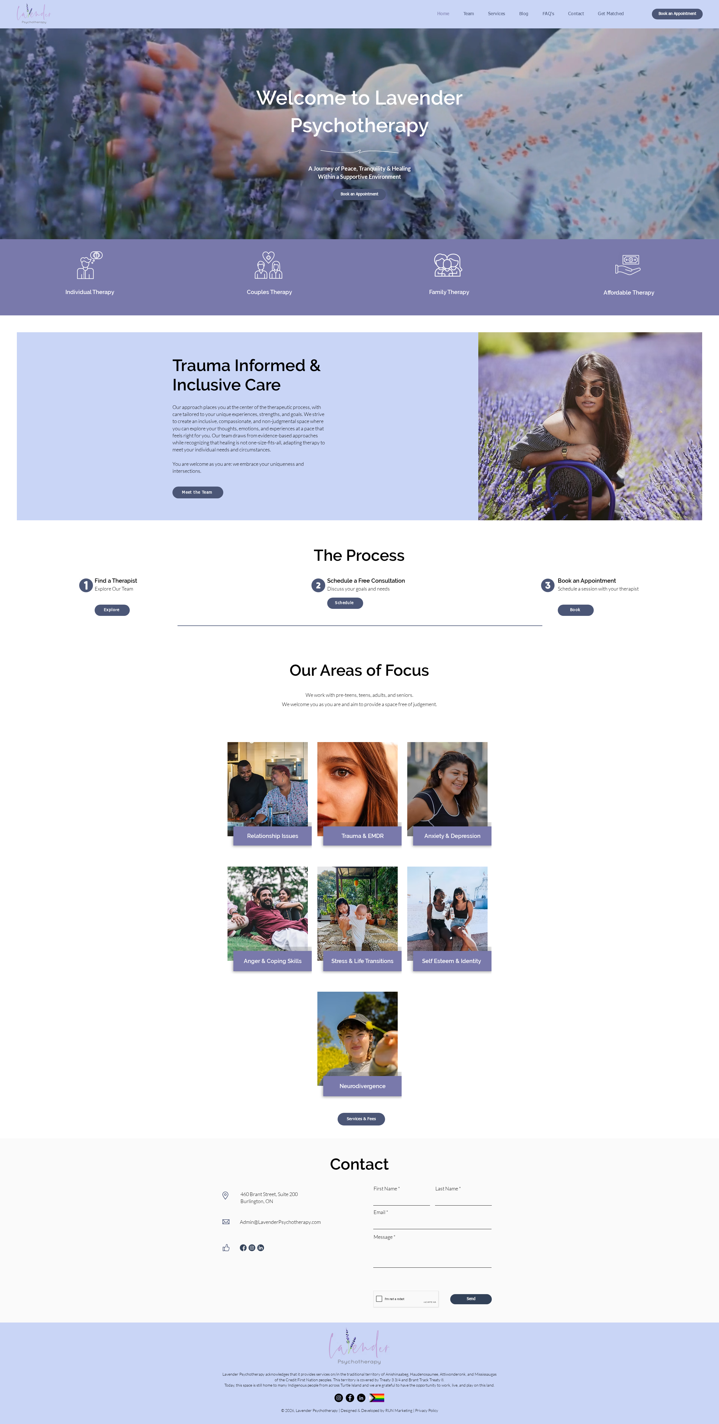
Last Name (446, 1188)
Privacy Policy (426, 1410)
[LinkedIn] (361, 1398)
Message (383, 1236)
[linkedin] (260, 1247)
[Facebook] (350, 1398)
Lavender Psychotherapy (317, 1410)
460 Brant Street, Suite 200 (269, 1194)
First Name (385, 1188)
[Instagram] (339, 1398)
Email (379, 1212)
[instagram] (252, 1247)
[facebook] (243, 1247)
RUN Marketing (398, 1410)
